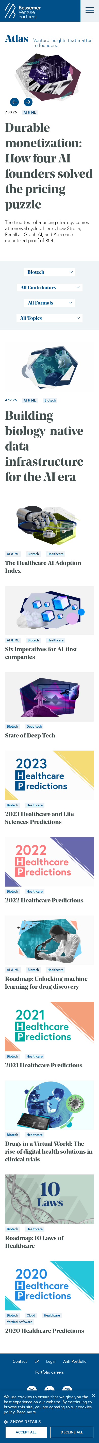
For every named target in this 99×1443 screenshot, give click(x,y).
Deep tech (34, 726)
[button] (90, 11)
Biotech (50, 400)
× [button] (93, 1396)
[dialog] (49, 1416)
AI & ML (30, 112)
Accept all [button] (26, 1432)
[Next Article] (28, 102)
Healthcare (55, 554)
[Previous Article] (14, 102)
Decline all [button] (72, 1432)
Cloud (31, 1315)
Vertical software (19, 1322)
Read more (26, 1411)
